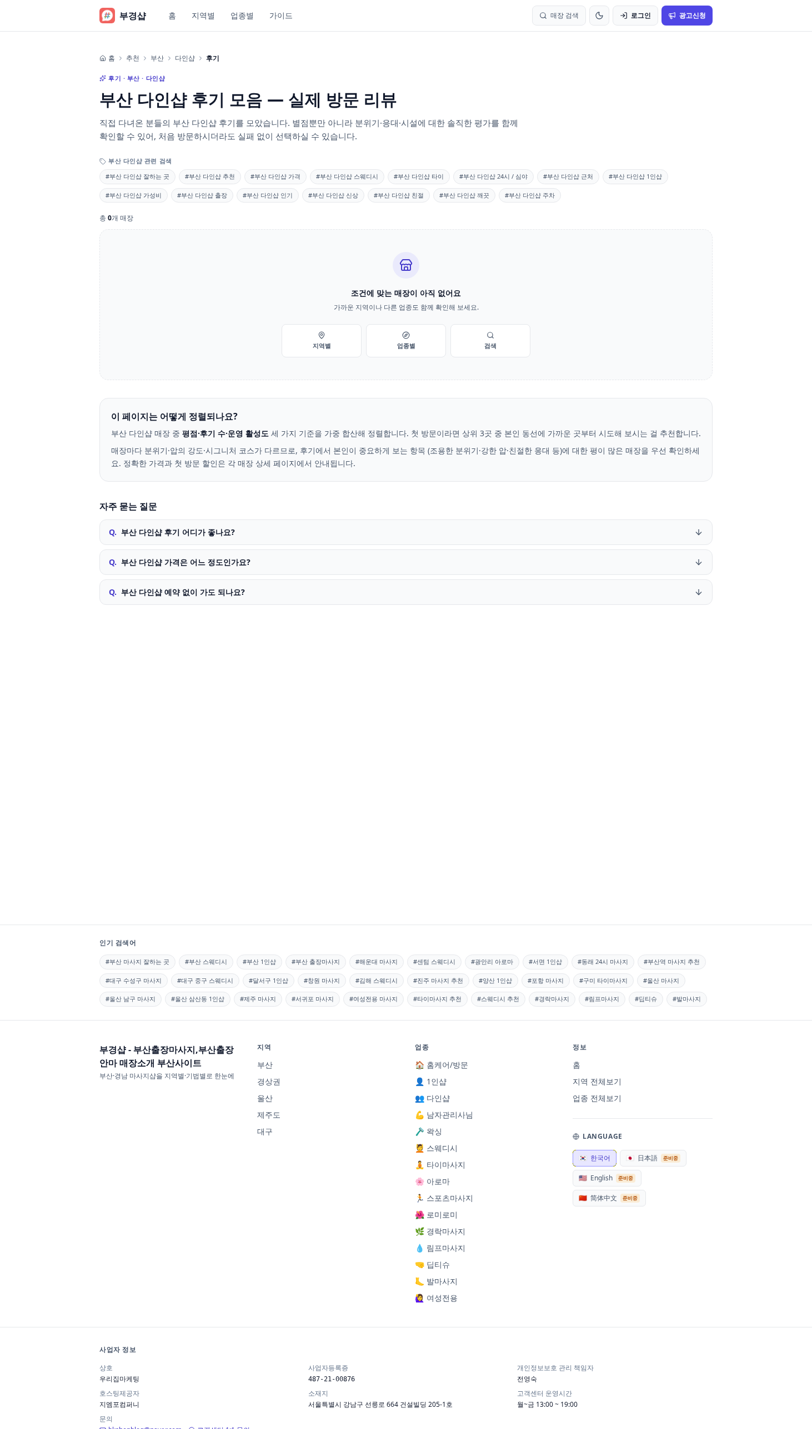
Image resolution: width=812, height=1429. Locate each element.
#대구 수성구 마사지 (134, 980)
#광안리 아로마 (492, 961)
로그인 (641, 15)
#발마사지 (687, 998)
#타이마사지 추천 (437, 998)
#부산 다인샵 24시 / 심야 (493, 176)
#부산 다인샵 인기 (268, 195)
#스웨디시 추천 (498, 998)
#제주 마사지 (258, 998)
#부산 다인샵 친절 (399, 195)
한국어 (594, 1158)
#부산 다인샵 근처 (568, 176)
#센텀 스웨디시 (434, 961)
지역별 (203, 15)
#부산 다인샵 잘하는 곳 (137, 176)
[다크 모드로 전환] (599, 16)
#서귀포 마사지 (313, 998)
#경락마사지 (552, 998)
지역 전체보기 (597, 1081)
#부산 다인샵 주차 (530, 195)
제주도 (268, 1114)
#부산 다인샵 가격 (275, 176)
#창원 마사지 (322, 980)
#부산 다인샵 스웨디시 (347, 176)
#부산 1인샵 (259, 961)
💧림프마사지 (440, 1248)
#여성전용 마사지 (373, 998)
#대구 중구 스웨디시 (205, 980)
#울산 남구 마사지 (131, 998)
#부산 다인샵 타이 (419, 176)
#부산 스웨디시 (206, 961)
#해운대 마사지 (376, 961)
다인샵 (185, 58)
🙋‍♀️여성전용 (436, 1297)
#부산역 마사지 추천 (672, 961)
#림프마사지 (602, 998)
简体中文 (608, 1198)
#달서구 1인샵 (268, 980)
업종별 (242, 15)
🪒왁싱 (428, 1131)
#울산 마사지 (661, 980)
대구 (265, 1131)
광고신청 (692, 15)
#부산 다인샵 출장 (202, 195)
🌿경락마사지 (440, 1231)
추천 (132, 58)
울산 (265, 1098)
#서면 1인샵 (545, 961)
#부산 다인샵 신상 (333, 195)
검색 (490, 345)
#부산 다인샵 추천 (210, 176)
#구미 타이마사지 (603, 980)
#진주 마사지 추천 (438, 980)
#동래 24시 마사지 (603, 961)
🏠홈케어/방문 (441, 1064)
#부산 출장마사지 (316, 961)
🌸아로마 (432, 1181)
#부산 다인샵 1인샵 (635, 176)
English (606, 1178)
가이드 (281, 15)
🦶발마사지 (436, 1281)
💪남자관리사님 (444, 1114)
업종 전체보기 (597, 1098)
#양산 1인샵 (495, 980)
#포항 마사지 (546, 980)
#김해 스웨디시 (376, 980)
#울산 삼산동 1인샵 (197, 998)
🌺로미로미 (436, 1214)
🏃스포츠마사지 (444, 1198)
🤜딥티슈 (432, 1264)
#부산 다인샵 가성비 (134, 195)
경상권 (268, 1081)
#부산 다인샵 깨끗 (464, 195)
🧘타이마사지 (440, 1164)
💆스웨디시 (436, 1148)
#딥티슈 (646, 998)
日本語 (652, 1158)
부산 (157, 58)
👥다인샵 (432, 1098)
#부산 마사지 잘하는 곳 (137, 961)
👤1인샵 (431, 1081)
